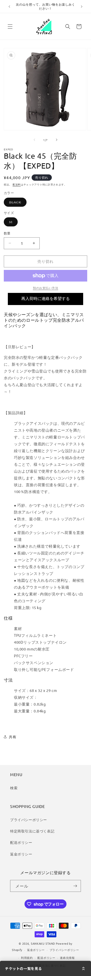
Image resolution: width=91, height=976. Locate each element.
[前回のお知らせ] (9, 6)
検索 (13, 787)
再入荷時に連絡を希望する (45, 298)
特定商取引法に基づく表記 (32, 831)
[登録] (75, 886)
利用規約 (27, 958)
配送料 (17, 184)
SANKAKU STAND (43, 943)
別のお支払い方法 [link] (45, 288)
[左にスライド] (34, 139)
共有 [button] (12, 736)
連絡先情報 (67, 958)
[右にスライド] (56, 139)
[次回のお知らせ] (81, 6)
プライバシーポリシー (28, 819)
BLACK (17, 203)
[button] (10, 26)
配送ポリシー (21, 842)
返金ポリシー (21, 854)
